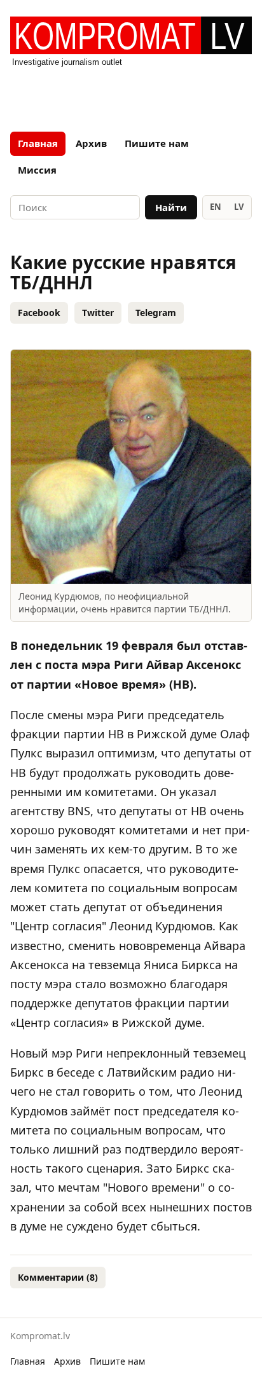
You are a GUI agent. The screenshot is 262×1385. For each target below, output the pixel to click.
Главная (38, 143)
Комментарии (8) (58, 1277)
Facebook (39, 313)
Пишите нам (157, 143)
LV (239, 206)
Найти (171, 207)
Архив (91, 143)
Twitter (98, 313)
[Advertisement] (131, 95)
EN (215, 206)
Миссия (37, 169)
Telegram (155, 313)
